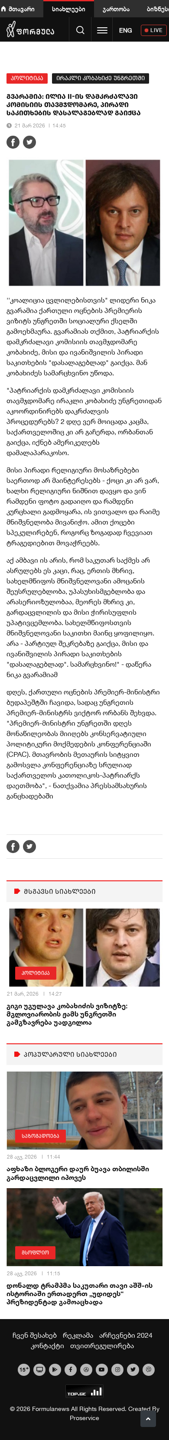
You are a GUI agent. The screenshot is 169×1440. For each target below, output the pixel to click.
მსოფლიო (35, 1253)
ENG (125, 30)
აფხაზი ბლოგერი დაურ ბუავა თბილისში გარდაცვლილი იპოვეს (77, 1172)
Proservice (84, 1417)
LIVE (156, 30)
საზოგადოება (40, 1136)
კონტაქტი (47, 1345)
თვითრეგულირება (102, 1345)
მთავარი (22, 9)
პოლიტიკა (27, 78)
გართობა (116, 9)
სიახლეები (68, 9)
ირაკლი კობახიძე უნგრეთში (100, 78)
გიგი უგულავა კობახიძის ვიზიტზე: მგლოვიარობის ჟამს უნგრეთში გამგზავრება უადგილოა (66, 1013)
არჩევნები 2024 (126, 1335)
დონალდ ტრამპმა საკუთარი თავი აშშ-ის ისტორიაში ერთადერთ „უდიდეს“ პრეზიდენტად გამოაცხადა (79, 1293)
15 (24, 1369)
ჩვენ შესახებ (35, 1335)
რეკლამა (78, 1335)
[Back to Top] (148, 1419)
